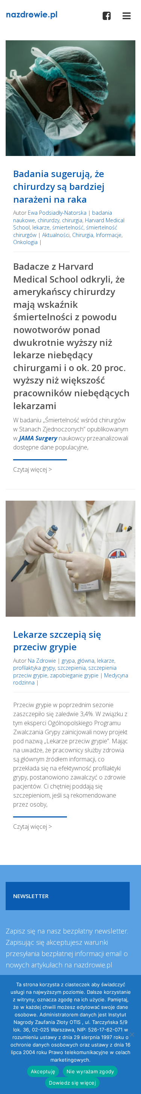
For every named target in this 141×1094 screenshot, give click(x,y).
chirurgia (72, 220)
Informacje (108, 234)
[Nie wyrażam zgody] (131, 1034)
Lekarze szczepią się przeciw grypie (57, 640)
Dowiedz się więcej (72, 1083)
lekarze (41, 227)
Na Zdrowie (42, 660)
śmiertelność (67, 227)
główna (85, 660)
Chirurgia (82, 234)
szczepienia (72, 667)
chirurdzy (48, 220)
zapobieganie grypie (74, 675)
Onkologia (25, 242)
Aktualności (56, 234)
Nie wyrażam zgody (90, 1071)
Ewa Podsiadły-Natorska (57, 212)
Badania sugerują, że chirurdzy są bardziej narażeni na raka (59, 186)
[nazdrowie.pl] (32, 14)
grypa (68, 660)
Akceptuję (43, 1071)
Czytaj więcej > (32, 469)
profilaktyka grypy (34, 667)
